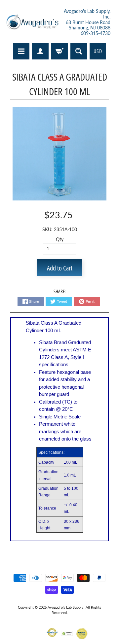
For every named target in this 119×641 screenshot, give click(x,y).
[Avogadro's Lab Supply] (32, 22)
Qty (59, 239)
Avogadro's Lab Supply (66, 607)
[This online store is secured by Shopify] (67, 631)
